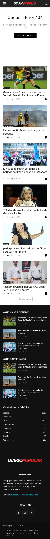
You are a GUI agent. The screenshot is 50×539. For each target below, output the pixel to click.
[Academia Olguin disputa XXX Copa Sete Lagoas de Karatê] (25, 272)
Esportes (6, 88)
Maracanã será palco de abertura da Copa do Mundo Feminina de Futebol (24, 94)
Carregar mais (24, 299)
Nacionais (6, 206)
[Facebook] (18, 512)
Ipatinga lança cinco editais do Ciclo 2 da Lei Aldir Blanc (24, 250)
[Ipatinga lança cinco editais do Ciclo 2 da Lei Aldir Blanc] (25, 234)
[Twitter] (31, 512)
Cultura (5, 244)
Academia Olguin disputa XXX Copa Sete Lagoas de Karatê (24, 288)
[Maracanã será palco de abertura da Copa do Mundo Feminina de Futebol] (25, 77)
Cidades (6, 164)
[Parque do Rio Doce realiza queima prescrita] (25, 116)
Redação (6, 99)
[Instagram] (24, 512)
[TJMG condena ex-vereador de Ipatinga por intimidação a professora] (25, 154)
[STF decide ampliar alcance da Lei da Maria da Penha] (25, 195)
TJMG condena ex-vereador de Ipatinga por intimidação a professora (25, 172)
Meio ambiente (8, 126)
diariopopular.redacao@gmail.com (24, 495)
